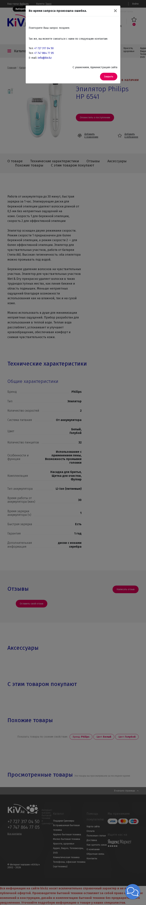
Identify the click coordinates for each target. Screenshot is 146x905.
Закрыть (108, 76)
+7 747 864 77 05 (44, 53)
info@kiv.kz (45, 57)
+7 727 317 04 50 (44, 48)
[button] (132, 891)
